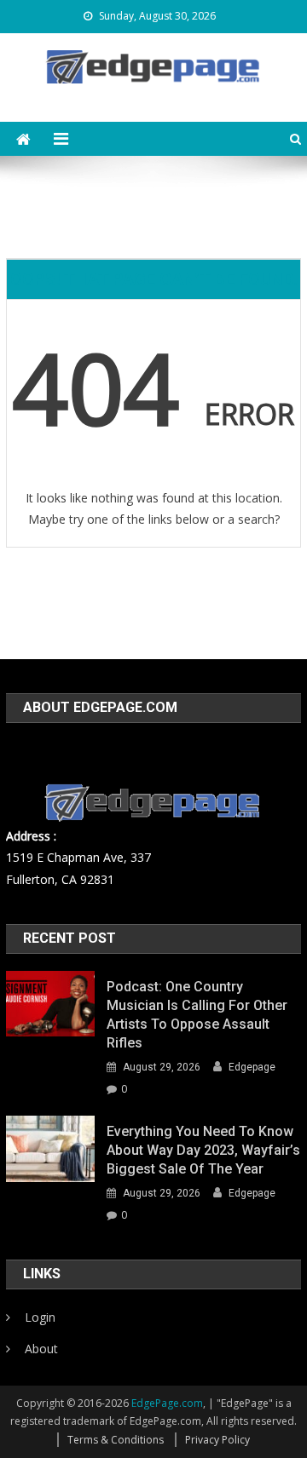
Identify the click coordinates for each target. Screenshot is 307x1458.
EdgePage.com (167, 1403)
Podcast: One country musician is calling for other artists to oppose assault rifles (197, 1015)
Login (40, 1317)
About (41, 1348)
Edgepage (252, 1067)
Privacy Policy (217, 1439)
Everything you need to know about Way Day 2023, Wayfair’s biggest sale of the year (203, 1150)
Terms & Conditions (115, 1439)
